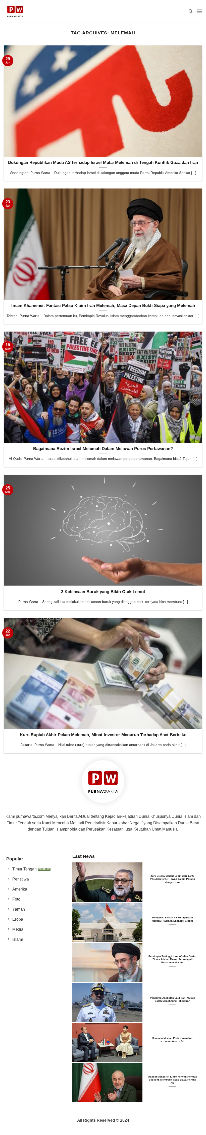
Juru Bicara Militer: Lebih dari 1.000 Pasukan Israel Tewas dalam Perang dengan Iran (172, 879)
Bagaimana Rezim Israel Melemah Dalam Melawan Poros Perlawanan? (103, 448)
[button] (199, 11)
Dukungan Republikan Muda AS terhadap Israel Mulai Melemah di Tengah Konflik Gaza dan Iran (103, 162)
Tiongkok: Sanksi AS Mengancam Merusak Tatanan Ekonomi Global (172, 919)
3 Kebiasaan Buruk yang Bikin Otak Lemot (103, 591)
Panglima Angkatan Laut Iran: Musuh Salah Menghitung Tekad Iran (172, 999)
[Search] (190, 11)
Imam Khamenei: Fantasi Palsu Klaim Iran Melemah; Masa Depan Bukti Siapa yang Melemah (103, 305)
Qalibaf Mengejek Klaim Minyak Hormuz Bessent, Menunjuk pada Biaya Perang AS (172, 1079)
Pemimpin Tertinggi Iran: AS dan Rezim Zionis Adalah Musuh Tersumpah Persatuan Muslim (172, 959)
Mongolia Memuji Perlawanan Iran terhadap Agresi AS (172, 1039)
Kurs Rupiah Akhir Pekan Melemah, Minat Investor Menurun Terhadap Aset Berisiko (103, 734)
